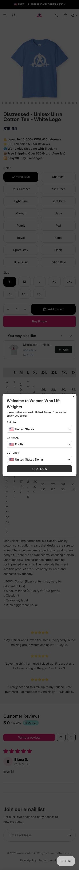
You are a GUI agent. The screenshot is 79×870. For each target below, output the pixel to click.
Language (13, 437)
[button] (39, 429)
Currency (13, 452)
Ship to (11, 422)
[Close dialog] (73, 397)
